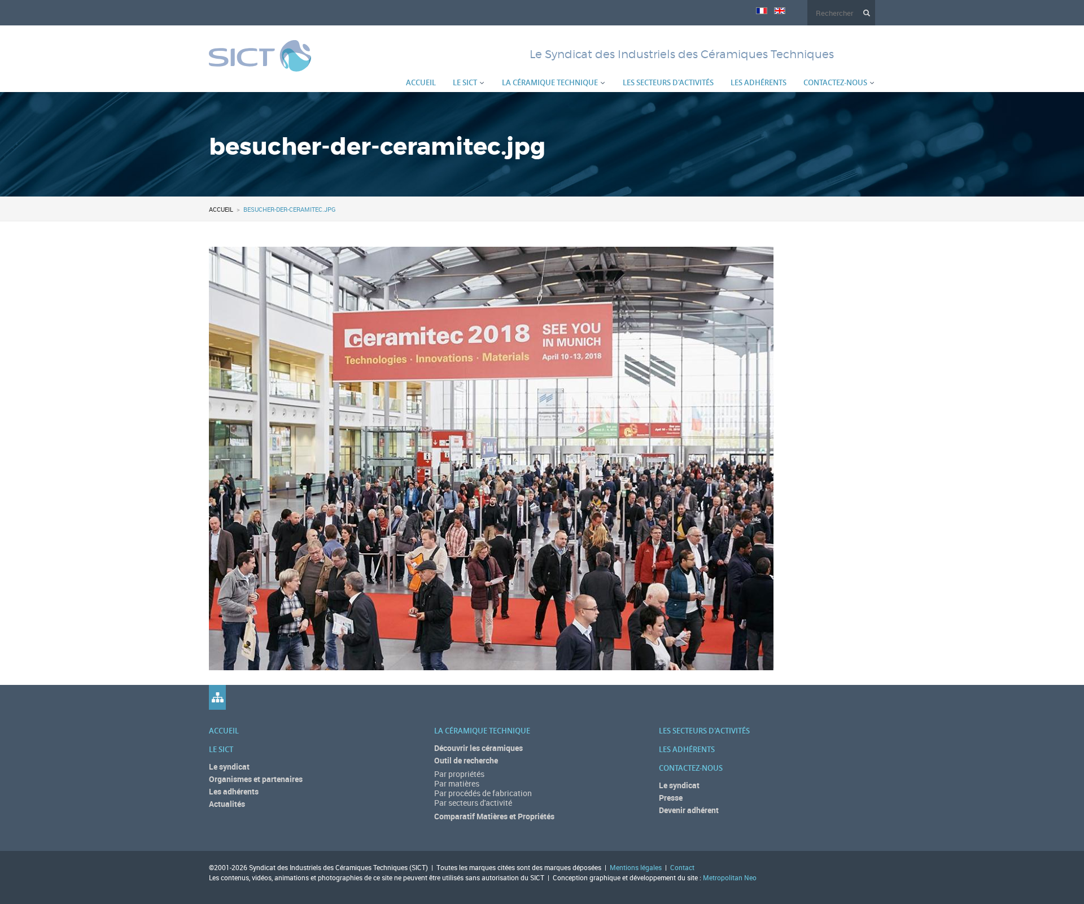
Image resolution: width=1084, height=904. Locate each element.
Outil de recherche (466, 760)
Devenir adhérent (689, 810)
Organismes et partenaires (256, 779)
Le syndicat (229, 766)
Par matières (456, 783)
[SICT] (260, 65)
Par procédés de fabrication (483, 793)
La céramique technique (550, 82)
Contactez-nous (835, 82)
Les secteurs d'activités (668, 82)
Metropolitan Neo (730, 877)
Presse (671, 797)
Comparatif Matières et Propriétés (494, 816)
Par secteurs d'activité (473, 802)
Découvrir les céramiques (478, 748)
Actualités (227, 803)
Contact (682, 867)
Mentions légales (636, 867)
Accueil (421, 82)
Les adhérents (758, 82)
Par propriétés (459, 773)
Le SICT (465, 82)
